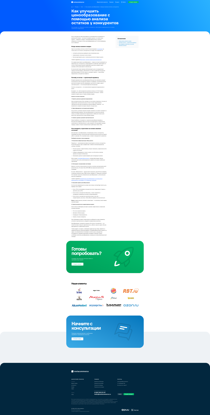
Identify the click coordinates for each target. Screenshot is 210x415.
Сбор (72, 394)
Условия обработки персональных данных (80, 411)
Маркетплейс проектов (102, 2)
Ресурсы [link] (117, 2)
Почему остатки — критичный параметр (127, 42)
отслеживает (100, 49)
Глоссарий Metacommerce (122, 381)
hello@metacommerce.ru (102, 394)
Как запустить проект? (122, 385)
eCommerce (73, 385)
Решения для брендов (99, 381)
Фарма (72, 387)
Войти (124, 2)
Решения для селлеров (99, 387)
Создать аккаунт (133, 2)
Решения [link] (111, 2)
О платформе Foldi (121, 383)
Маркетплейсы (74, 383)
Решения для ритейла (98, 383)
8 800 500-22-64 (99, 392)
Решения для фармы (98, 385)
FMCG (72, 388)
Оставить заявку (77, 338)
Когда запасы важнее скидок (125, 41)
